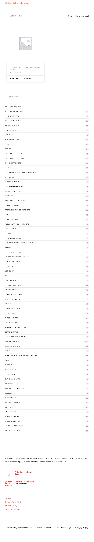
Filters (8, 215)
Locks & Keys (10, 271)
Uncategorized (11, 412)
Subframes (9, 365)
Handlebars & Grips (13, 238)
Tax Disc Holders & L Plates (16, 388)
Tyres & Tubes (10, 407)
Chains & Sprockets (13, 163)
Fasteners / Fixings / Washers (17, 210)
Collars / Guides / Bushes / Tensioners (21, 172)
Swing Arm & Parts (12, 379)
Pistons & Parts (11, 318)
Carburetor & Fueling (14, 153)
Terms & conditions (13, 509)
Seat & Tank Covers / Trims (15, 337)
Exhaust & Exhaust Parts (15, 200)
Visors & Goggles (12, 416)
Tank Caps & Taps (11, 384)
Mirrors (8, 276)
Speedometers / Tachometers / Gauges (21, 355)
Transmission (10, 398)
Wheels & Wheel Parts (14, 426)
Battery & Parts (11, 130)
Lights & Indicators (13, 261)
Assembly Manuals (13, 121)
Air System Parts (12, 116)
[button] (23, 16)
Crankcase (9, 177)
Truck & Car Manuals (13, 402)
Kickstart (9, 247)
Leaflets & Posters (13, 252)
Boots (7, 135)
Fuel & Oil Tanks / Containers (17, 224)
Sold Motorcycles (12, 346)
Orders (8, 498)
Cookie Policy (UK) (13, 502)
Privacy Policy (11, 506)
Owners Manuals (12, 299)
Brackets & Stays (12, 139)
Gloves (8, 233)
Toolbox (8, 393)
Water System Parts (13, 421)
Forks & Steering (12, 219)
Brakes (8, 144)
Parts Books (10, 313)
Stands (8, 360)
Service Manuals (12, 341)
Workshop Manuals (13, 430)
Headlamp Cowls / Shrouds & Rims (19, 243)
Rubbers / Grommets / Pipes (16, 327)
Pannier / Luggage (12, 308)
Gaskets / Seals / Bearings (16, 229)
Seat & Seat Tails (11, 332)
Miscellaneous (11, 280)
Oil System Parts (12, 290)
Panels (8, 304)
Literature (9, 266)
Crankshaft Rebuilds (14, 186)
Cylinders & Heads (12, 191)
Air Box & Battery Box (14, 111)
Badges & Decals (12, 125)
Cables (8, 149)
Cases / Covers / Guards (15, 158)
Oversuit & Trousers (13, 294)
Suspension (10, 374)
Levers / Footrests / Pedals (16, 257)
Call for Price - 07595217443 (21, 78)
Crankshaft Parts (12, 182)
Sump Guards (10, 369)
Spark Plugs (10, 351)
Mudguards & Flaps (13, 285)
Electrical (9, 196)
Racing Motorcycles (13, 323)
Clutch (8, 168)
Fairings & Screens (12, 205)
